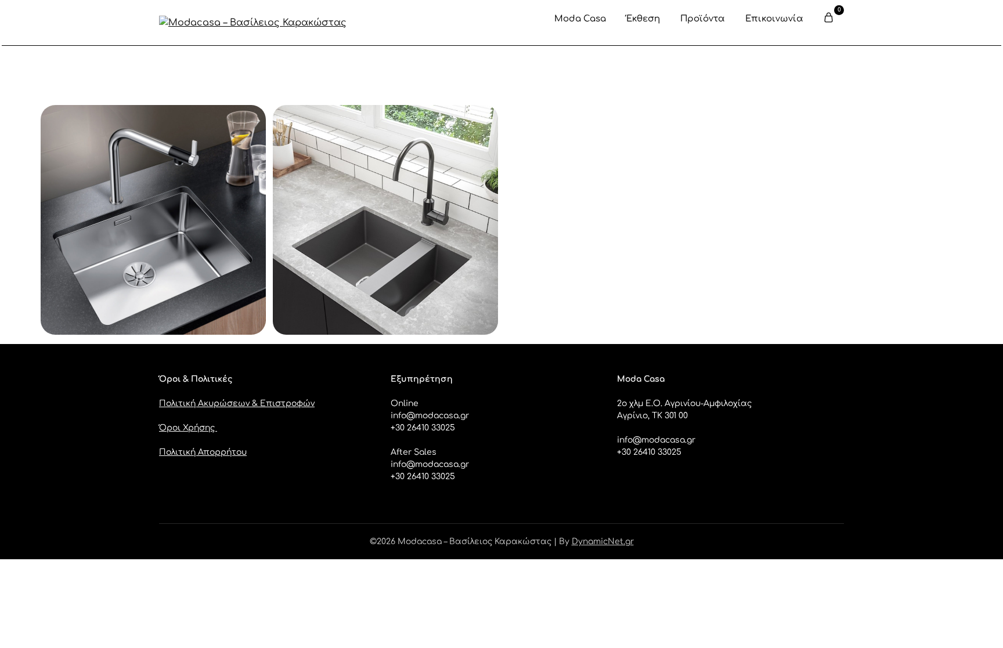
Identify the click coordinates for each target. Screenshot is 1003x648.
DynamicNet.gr (603, 541)
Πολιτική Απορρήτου (203, 452)
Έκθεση (643, 19)
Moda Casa (580, 19)
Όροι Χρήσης (188, 427)
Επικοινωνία (774, 19)
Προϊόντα (702, 19)
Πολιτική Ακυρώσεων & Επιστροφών (237, 403)
